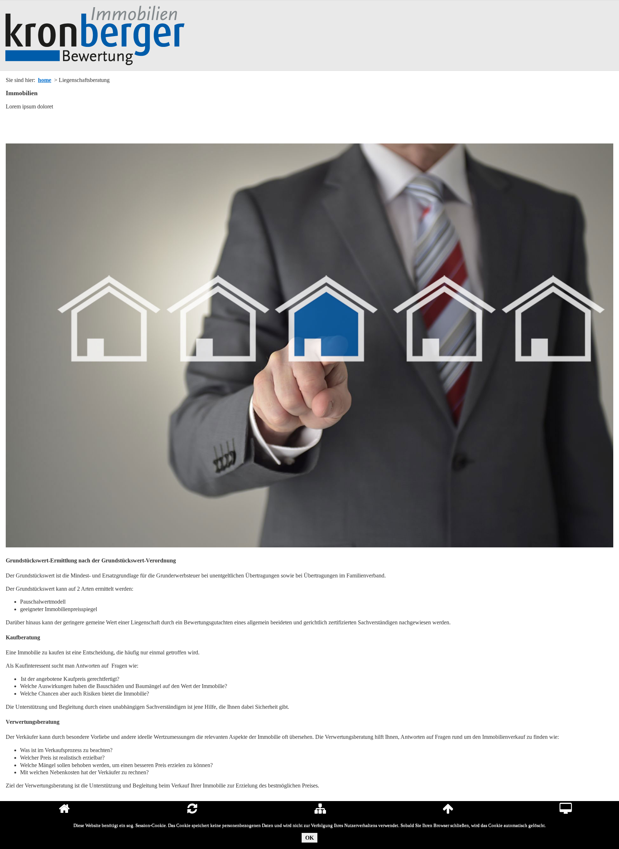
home (44, 80)
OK (309, 838)
